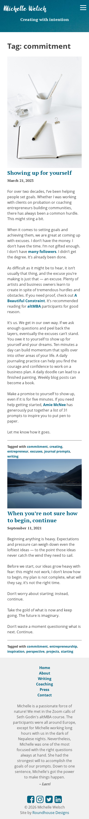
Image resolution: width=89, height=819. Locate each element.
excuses (36, 451)
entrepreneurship (63, 646)
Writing (44, 678)
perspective (35, 651)
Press (44, 689)
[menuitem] (30, 800)
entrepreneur (17, 451)
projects (52, 651)
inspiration (15, 651)
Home (44, 667)
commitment (37, 446)
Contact (44, 695)
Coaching (44, 684)
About (44, 673)
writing (12, 456)
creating (56, 446)
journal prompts (57, 451)
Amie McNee (54, 404)
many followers (42, 251)
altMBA (34, 306)
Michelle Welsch (25, 9)
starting (67, 651)
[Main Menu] (83, 8)
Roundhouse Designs (50, 812)
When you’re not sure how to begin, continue (42, 517)
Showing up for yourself (39, 172)
